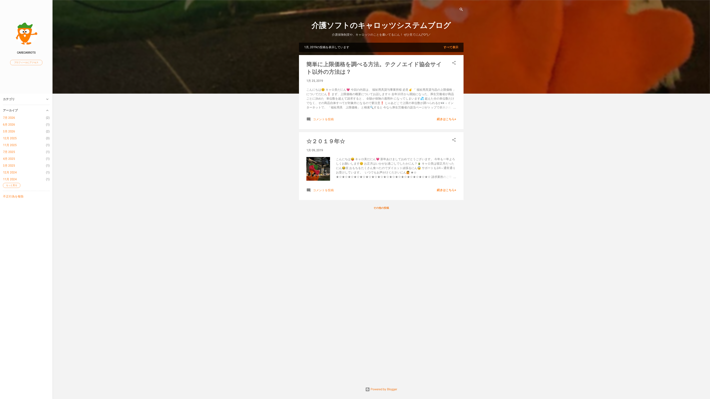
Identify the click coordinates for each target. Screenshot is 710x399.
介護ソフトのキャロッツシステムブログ (381, 25)
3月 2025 (9, 165)
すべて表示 (451, 47)
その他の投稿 (381, 207)
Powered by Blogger (383, 389)
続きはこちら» (446, 119)
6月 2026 (9, 124)
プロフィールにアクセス (26, 62)
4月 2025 (9, 159)
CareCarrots (26, 52)
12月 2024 (10, 172)
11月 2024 (10, 179)
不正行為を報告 (13, 196)
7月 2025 (9, 152)
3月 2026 (9, 131)
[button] (454, 63)
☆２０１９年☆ (325, 141)
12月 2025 (10, 138)
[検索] (461, 10)
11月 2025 (10, 145)
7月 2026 (9, 118)
